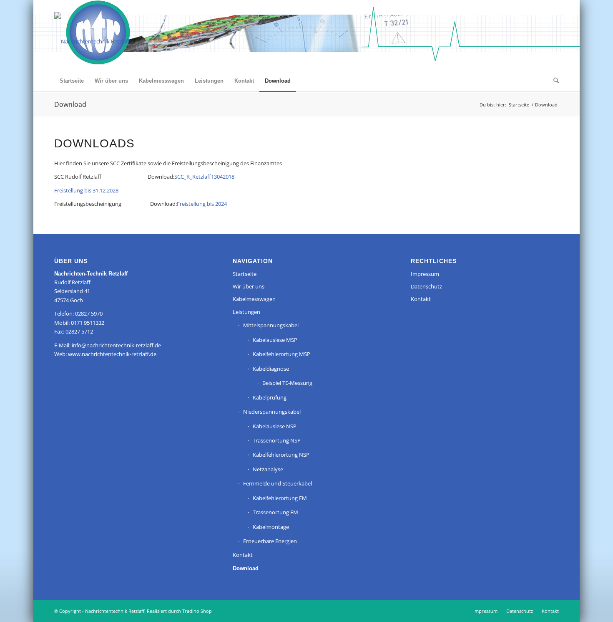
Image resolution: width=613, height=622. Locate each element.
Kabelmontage (271, 527)
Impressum (425, 274)
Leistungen (246, 312)
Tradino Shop (197, 611)
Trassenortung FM (275, 512)
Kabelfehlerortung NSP (281, 454)
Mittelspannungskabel (271, 325)
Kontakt (243, 555)
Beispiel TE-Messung (287, 383)
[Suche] (553, 81)
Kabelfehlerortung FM (280, 498)
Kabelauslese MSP (275, 340)
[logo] (92, 41)
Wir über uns (248, 286)
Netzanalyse (268, 469)
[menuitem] (71, 81)
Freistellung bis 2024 (202, 203)
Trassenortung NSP (277, 440)
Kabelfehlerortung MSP (281, 354)
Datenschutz (426, 286)
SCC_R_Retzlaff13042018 (204, 176)
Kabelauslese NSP (274, 426)
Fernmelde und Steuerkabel (277, 483)
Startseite (244, 274)
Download (70, 104)
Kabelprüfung (269, 397)
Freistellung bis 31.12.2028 (86, 190)
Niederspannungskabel (272, 411)
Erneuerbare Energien (270, 541)
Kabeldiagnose (271, 368)
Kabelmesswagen (254, 299)
